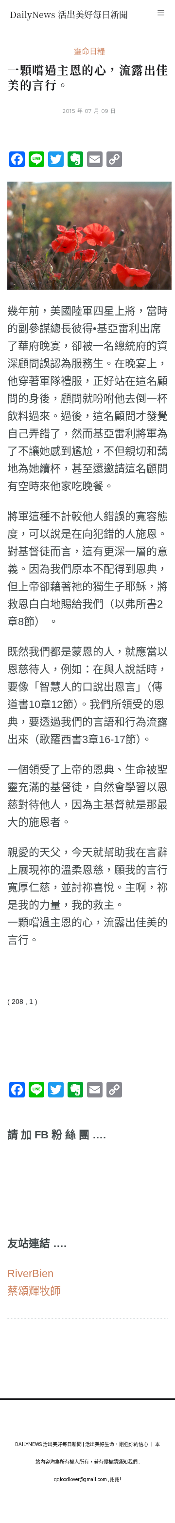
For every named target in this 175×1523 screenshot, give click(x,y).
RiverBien (30, 1273)
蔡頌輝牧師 (34, 1291)
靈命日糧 (89, 51)
